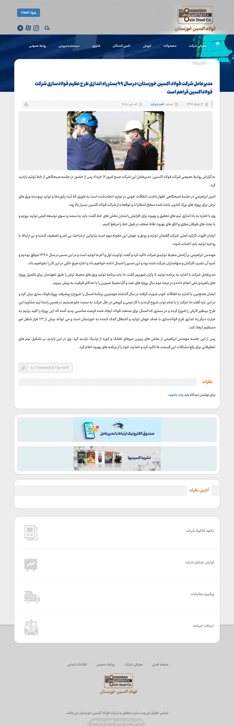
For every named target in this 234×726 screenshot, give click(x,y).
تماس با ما (199, 63)
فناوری (96, 46)
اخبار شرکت (157, 104)
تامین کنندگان (121, 46)
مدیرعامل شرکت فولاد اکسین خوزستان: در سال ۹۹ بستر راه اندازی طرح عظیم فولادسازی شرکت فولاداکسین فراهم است (124, 88)
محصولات (170, 46)
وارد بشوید (175, 395)
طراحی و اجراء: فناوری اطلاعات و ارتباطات (117, 722)
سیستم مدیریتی (69, 46)
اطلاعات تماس (77, 665)
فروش (147, 46)
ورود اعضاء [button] (28, 12)
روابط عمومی (37, 46)
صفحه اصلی (160, 665)
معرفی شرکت (197, 46)
